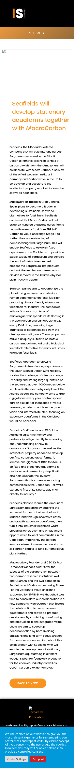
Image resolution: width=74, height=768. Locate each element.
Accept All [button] (38, 759)
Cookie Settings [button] (16, 759)
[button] (64, 13)
